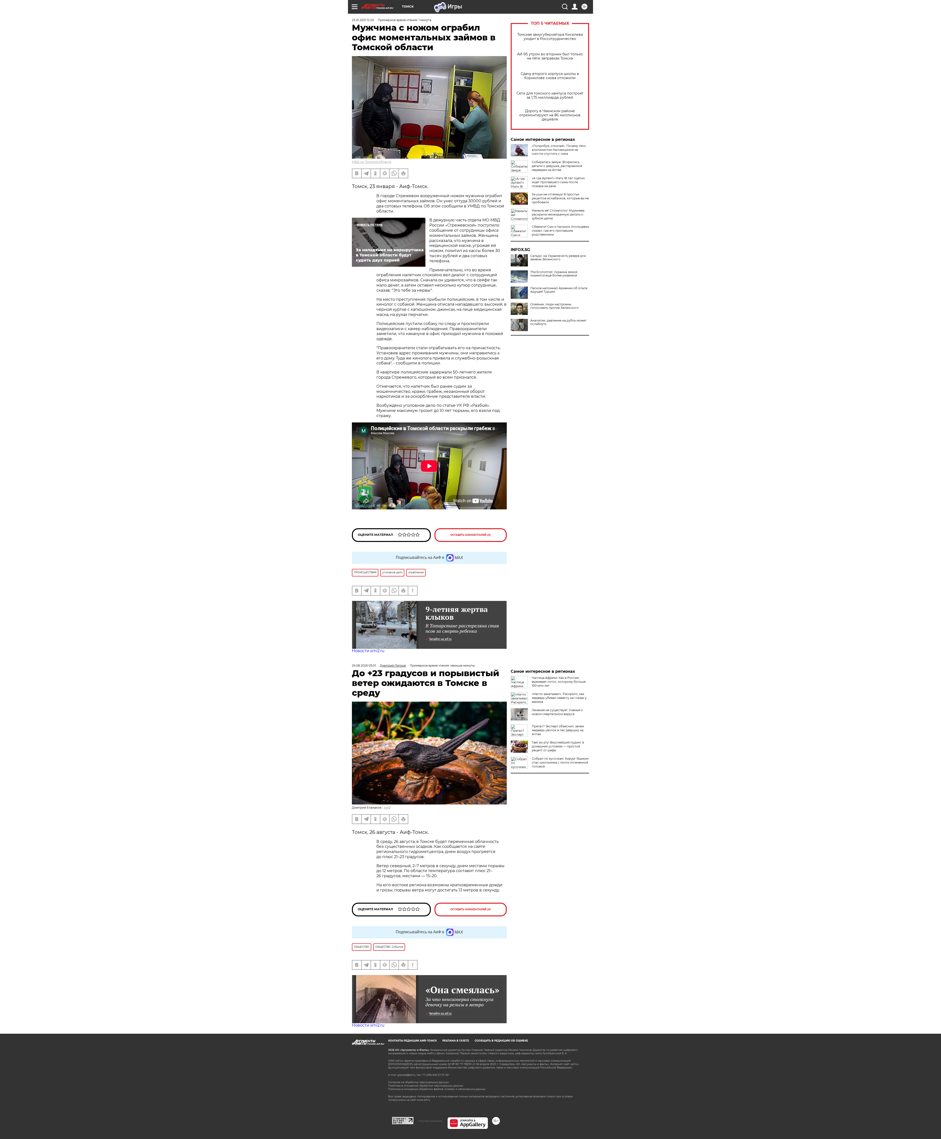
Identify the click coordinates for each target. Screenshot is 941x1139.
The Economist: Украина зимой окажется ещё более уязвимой (553, 273)
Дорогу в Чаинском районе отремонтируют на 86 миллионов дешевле (550, 115)
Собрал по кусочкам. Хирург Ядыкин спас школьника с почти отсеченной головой (560, 762)
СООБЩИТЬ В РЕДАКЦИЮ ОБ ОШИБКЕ (501, 1040)
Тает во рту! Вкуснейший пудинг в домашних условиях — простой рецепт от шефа (558, 746)
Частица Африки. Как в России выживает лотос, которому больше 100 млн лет (559, 681)
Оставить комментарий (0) (470, 535)
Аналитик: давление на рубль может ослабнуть (558, 322)
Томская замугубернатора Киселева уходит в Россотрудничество (550, 37)
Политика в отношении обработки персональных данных (425, 1085)
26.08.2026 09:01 (364, 665)
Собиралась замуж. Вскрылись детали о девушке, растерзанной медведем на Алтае (557, 166)
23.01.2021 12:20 (363, 20)
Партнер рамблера (430, 1120)
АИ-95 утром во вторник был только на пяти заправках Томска (550, 56)
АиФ (387, 807)
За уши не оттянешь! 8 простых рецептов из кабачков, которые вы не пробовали (560, 198)
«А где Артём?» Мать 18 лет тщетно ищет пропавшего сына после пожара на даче (558, 182)
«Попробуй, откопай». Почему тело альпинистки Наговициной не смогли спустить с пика (559, 150)
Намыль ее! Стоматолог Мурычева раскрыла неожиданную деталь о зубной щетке (558, 214)
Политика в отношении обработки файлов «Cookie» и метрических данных (436, 1089)
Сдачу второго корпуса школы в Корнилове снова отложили (550, 76)
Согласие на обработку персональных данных (418, 1082)
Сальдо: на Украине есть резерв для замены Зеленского (558, 257)
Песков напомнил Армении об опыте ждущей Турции (558, 290)
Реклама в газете (455, 1040)
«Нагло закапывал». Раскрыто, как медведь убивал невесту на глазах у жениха (559, 698)
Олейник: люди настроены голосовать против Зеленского (554, 306)
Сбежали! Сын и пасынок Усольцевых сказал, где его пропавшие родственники (560, 230)
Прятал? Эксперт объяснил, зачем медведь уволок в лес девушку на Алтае (558, 730)
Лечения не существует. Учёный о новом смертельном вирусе (557, 712)
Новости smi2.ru (368, 650)
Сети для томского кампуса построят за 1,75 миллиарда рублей (550, 95)
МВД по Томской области (371, 162)
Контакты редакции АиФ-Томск (412, 1040)
